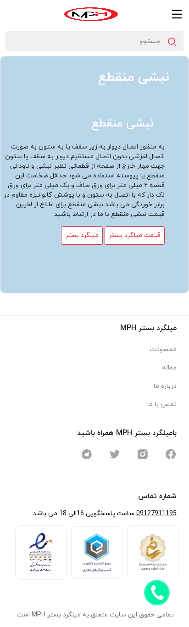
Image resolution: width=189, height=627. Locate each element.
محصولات (163, 349)
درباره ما (165, 386)
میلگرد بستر (82, 235)
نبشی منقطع (133, 77)
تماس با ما (162, 404)
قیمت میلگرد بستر (135, 235)
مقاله (169, 367)
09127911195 (156, 513)
